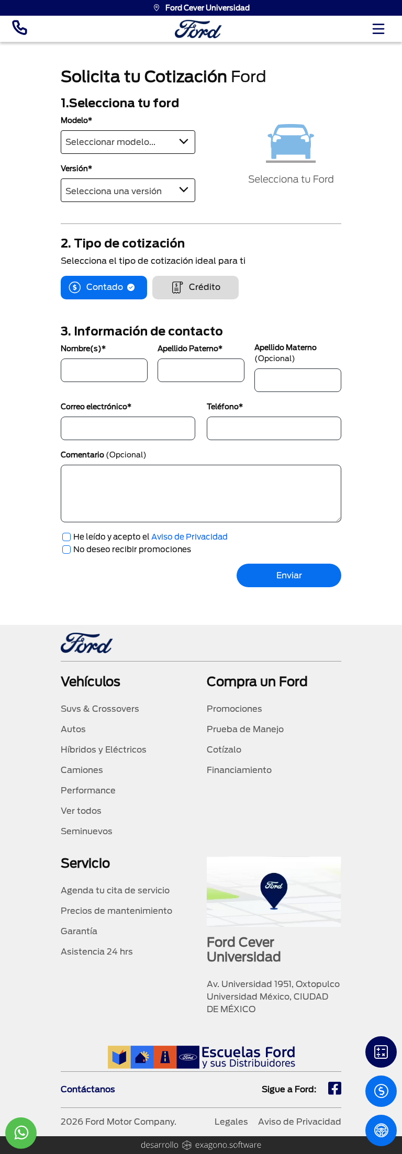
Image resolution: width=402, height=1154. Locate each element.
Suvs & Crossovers (100, 709)
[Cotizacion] (381, 1091)
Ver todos (81, 811)
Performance (88, 791)
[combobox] (128, 142)
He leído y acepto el (150, 537)
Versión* (76, 168)
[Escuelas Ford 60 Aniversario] (201, 1057)
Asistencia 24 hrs (97, 952)
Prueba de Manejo (245, 729)
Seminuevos (87, 831)
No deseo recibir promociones (132, 549)
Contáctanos (88, 1089)
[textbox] (128, 140)
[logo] (198, 29)
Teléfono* (225, 406)
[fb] (334, 1090)
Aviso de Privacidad (189, 537)
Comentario (104, 455)
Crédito (204, 287)
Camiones (82, 770)
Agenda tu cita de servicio (115, 890)
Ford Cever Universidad (207, 8)
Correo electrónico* (96, 406)
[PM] (381, 1130)
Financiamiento (239, 770)
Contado (104, 287)
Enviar (289, 575)
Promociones (234, 709)
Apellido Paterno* (190, 348)
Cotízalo (224, 750)
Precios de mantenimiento (116, 911)
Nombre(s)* (83, 348)
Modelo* (76, 120)
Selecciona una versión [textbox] (113, 191)
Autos (73, 729)
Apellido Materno (285, 353)
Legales (231, 1122)
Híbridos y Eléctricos (104, 750)
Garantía (79, 931)
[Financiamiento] (381, 1052)
